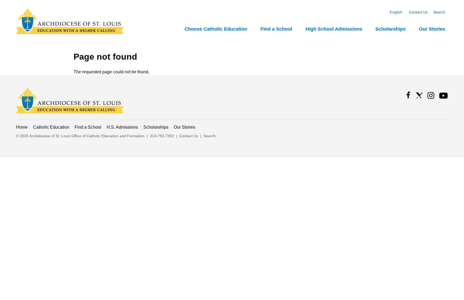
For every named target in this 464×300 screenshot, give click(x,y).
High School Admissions (334, 29)
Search (439, 12)
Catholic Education (51, 127)
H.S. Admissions (122, 127)
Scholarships (390, 29)
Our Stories (432, 29)
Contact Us (418, 12)
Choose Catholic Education (215, 29)
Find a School (276, 29)
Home (22, 127)
